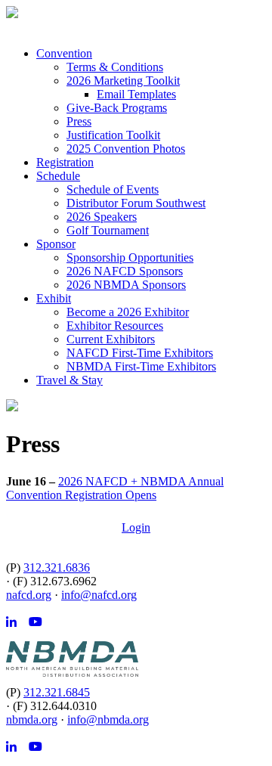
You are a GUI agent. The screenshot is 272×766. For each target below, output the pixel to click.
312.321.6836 (56, 567)
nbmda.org (31, 719)
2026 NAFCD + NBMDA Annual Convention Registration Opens (115, 488)
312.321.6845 (56, 692)
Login (136, 527)
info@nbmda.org (108, 719)
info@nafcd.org (99, 594)
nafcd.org (28, 594)
